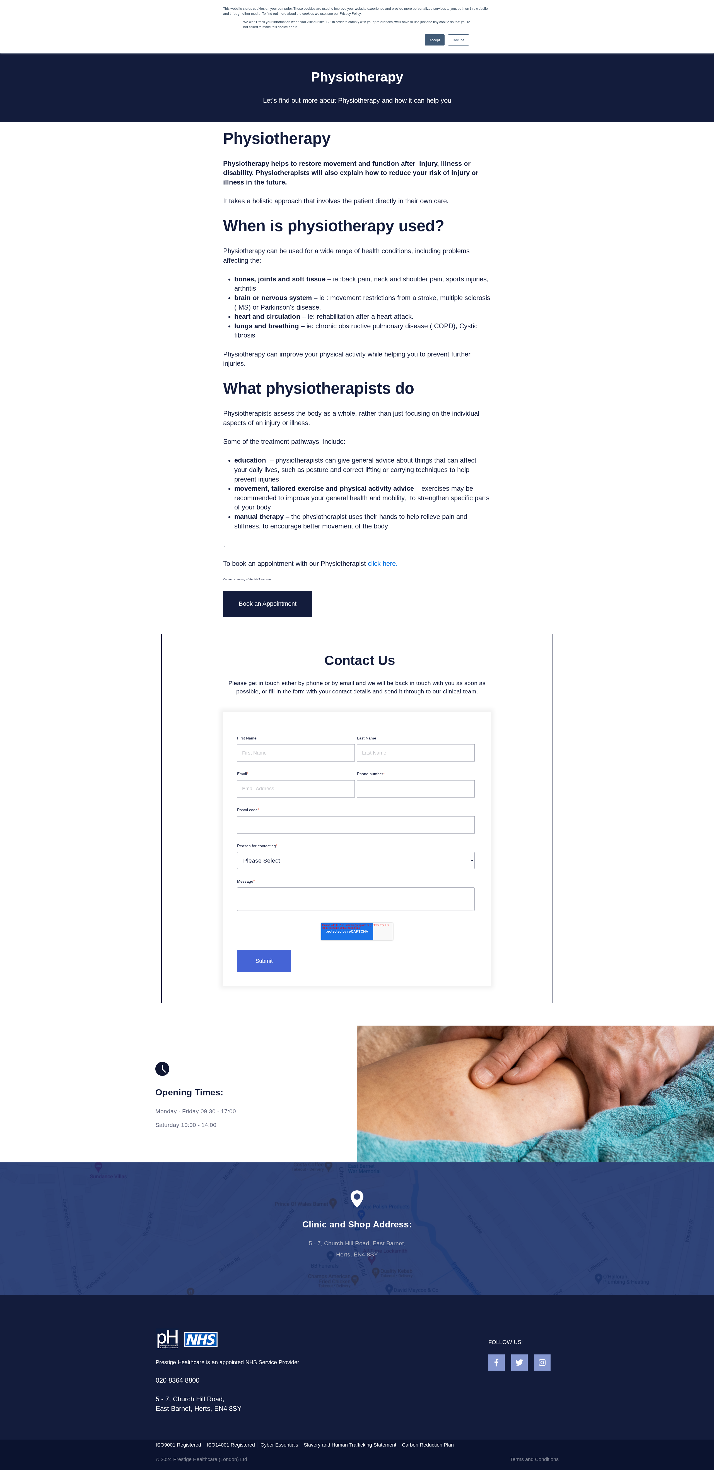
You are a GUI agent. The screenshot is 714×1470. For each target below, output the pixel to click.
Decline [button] (458, 39)
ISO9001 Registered (178, 1445)
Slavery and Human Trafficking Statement (350, 1445)
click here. (383, 563)
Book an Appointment (267, 603)
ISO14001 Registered (231, 1445)
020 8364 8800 (177, 1380)
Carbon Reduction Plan (428, 1445)
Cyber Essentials (279, 1445)
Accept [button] (435, 39)
